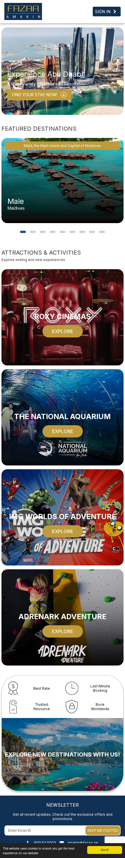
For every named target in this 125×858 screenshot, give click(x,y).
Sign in (102, 11)
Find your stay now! (34, 94)
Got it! (105, 850)
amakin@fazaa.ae (82, 843)
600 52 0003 (45, 843)
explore (62, 331)
